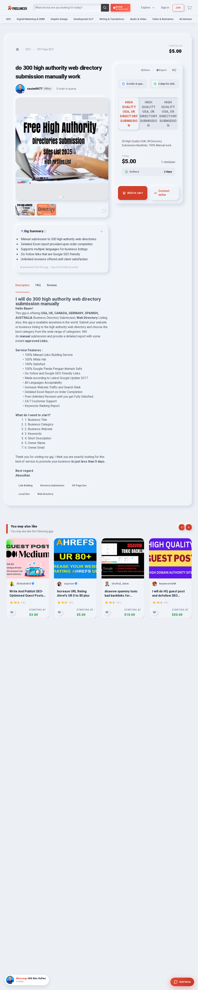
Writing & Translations (111, 19)
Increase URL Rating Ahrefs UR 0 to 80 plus (73, 593)
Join (178, 8)
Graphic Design (59, 19)
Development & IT (83, 19)
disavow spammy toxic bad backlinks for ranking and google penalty (121, 593)
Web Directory (45, 494)
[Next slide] (100, 148)
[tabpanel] (61, 398)
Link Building (25, 485)
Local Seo (24, 494)
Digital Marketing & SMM (31, 19)
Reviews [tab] (52, 285)
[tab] (60, 197)
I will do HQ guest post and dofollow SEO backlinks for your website (168, 593)
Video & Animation (162, 19)
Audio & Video (138, 19)
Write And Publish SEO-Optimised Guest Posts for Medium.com (26, 593)
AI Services (185, 19)
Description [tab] (22, 285)
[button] (25, 209)
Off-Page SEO (45, 49)
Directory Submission (52, 485)
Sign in (165, 8)
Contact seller (163, 193)
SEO (8, 19)
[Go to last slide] (23, 148)
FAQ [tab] (38, 285)
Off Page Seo (79, 485)
